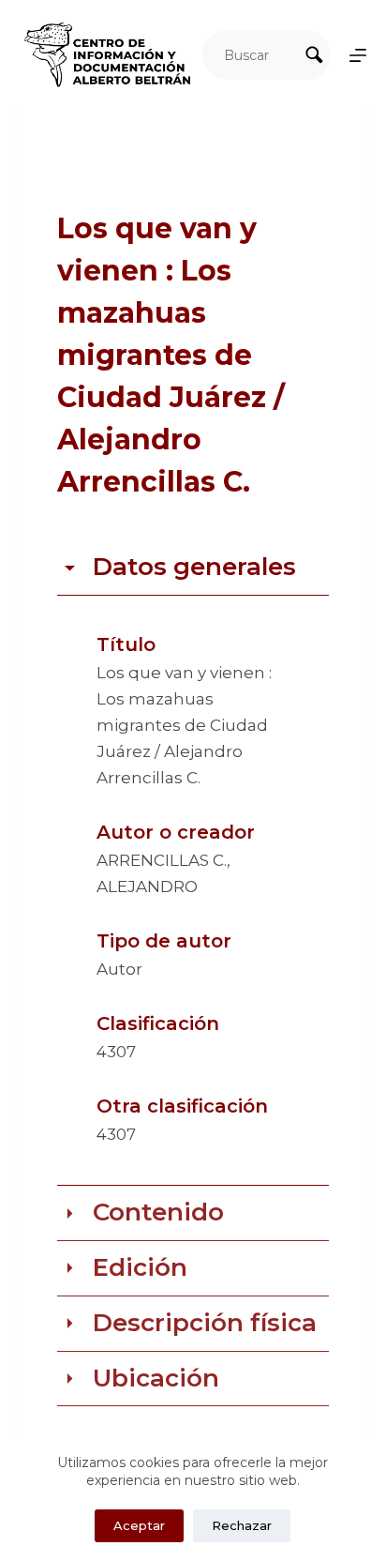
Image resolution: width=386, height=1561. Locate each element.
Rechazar (242, 1525)
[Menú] (357, 55)
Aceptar (139, 1525)
